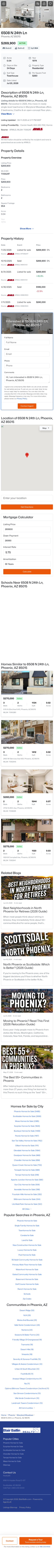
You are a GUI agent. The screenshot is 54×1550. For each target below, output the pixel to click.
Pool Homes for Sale (27, 1255)
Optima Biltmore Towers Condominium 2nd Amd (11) (27, 1388)
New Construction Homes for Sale (27, 1245)
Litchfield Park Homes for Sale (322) (27, 1204)
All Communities (26, 1408)
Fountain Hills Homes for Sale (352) (27, 1194)
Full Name (8, 337)
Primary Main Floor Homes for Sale (27, 1264)
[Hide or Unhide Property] (37, 3)
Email (6, 349)
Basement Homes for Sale (27, 1279)
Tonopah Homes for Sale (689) (27, 1170)
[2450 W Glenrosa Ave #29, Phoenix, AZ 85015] (27, 732)
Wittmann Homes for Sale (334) (27, 1199)
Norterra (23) (27, 1330)
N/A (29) (27, 1315)
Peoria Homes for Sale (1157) (27, 1136)
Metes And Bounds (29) (27, 1320)
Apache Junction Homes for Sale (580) (27, 1180)
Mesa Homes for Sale (12, 1461)
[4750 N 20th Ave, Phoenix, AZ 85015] (27, 781)
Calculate (27, 571)
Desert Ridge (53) (27, 1310)
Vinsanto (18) (27, 1354)
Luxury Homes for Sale (27, 1250)
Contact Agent (27, 406)
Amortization (9, 559)
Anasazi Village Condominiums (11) (27, 1379)
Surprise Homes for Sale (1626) (27, 1126)
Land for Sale (27, 1240)
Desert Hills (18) (27, 1349)
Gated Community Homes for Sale (27, 1274)
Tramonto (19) (27, 1344)
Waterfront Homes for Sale (27, 1269)
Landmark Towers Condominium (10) (27, 1403)
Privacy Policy (22, 399)
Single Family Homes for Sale (27, 1225)
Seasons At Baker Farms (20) (27, 1335)
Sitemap (6, 1465)
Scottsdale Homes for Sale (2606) (27, 1116)
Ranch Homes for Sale (27, 1289)
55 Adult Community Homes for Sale (27, 1260)
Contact (10, 1541)
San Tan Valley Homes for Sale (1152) (27, 1140)
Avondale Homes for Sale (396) (27, 1189)
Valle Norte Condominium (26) (27, 1325)
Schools (27, 1294)
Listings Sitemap (10, 1507)
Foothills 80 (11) (27, 1374)
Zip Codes (27, 1299)
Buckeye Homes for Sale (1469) (27, 1131)
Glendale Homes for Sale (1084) (27, 1150)
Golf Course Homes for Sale (27, 1284)
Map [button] (44, 428)
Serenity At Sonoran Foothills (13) (27, 1359)
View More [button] (6, 114)
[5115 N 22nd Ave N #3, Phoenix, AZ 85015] (27, 682)
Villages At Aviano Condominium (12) (27, 1364)
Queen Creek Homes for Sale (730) (27, 1165)
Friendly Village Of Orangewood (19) (27, 1339)
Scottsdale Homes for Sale (14, 1450)
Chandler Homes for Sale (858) (27, 1160)
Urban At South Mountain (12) (27, 1369)
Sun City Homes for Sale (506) (27, 1184)
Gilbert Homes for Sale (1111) (27, 1145)
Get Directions (27, 507)
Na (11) (27, 1383)
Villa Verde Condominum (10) (27, 1398)
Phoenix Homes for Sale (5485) (27, 1111)
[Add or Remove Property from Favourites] (50, 3)
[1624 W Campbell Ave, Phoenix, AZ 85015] (27, 830)
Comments (9, 372)
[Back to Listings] (3, 3)
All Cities (25, 1209)
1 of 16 (49, 25)
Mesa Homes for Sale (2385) (27, 1121)
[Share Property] (44, 3)
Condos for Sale (27, 1235)
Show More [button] (25, 228)
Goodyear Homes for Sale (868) (27, 1155)
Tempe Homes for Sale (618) (27, 1175)
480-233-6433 (45, 1547)
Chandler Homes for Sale (13, 1454)
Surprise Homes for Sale (13, 1446)
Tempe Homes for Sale (12, 1458)
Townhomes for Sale (27, 1230)
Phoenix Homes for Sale (27, 1221)
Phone (7, 361)
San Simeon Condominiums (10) (27, 1393)
